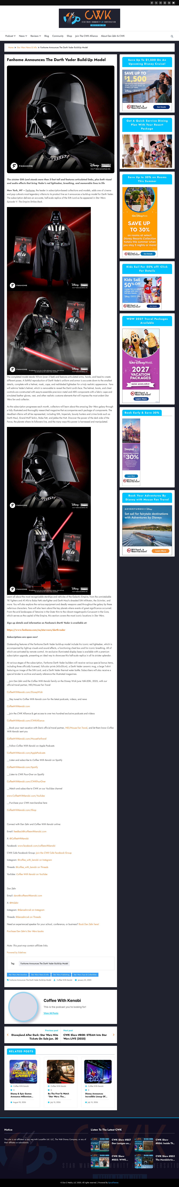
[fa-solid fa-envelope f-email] (173, 2)
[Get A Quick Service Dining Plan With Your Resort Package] (147, 150)
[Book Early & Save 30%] (131, 452)
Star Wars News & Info (40, 974)
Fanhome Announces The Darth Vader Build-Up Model (44, 963)
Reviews (34, 36)
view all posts (51, 1013)
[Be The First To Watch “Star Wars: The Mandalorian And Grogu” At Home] (60, 1071)
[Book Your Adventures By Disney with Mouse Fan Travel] (147, 530)
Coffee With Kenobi (64, 980)
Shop (69, 36)
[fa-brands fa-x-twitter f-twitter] (156, 2)
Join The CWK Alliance (86, 36)
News (22, 36)
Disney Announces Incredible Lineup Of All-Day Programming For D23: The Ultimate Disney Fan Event (96, 1095)
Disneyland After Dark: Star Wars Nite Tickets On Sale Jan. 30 (34, 1037)
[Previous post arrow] (8, 1035)
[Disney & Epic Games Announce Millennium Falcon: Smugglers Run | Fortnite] (23, 1071)
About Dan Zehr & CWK (113, 36)
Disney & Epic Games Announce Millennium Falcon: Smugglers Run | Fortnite (22, 1095)
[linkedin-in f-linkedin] (169, 2)
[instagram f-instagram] (160, 2)
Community (57, 36)
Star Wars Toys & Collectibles (85, 974)
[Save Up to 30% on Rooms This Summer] (139, 221)
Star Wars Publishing (61, 974)
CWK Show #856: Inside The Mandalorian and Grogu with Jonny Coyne (165, 1141)
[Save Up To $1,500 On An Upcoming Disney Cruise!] (147, 90)
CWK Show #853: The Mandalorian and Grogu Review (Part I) (166, 1158)
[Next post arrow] (113, 1035)
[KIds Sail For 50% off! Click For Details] (142, 292)
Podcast (9, 36)
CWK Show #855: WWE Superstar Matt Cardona (120, 1158)
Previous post (51, 1030)
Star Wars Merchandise (18, 974)
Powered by (16, 952)
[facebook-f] (151, 2)
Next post (68, 1030)
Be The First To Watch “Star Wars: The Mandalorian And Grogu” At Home (58, 1095)
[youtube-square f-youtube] (164, 2)
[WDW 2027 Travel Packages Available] (140, 365)
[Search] (172, 36)
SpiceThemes (113, 1182)
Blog (46, 36)
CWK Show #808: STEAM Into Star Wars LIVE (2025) (85, 1037)
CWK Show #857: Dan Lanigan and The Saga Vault (122, 1141)
